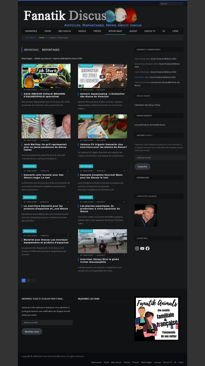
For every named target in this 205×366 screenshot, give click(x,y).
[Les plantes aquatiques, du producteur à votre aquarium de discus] (102, 198)
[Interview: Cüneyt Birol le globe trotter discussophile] (102, 242)
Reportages (115, 31)
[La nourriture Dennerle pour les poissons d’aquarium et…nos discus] (46, 198)
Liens (175, 31)
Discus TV (150, 31)
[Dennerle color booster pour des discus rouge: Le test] (46, 167)
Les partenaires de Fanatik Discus (150, 124)
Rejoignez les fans (88, 298)
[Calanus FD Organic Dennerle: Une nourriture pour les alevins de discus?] (102, 127)
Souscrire (142, 166)
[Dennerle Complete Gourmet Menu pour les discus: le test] (102, 167)
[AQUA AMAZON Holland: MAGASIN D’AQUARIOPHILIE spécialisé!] (46, 77)
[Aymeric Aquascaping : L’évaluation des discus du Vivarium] (102, 77)
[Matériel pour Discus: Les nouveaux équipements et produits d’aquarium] (46, 232)
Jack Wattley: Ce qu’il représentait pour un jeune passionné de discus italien (45, 147)
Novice (82, 31)
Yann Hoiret (31, 90)
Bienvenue (31, 31)
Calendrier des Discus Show (147, 105)
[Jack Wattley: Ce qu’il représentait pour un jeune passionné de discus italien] (46, 127)
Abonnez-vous (32, 331)
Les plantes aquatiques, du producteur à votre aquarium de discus (100, 209)
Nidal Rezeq (140, 77)
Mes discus (64, 31)
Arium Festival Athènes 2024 (163, 58)
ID (164, 31)
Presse (97, 31)
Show (48, 31)
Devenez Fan (143, 177)
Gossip (133, 31)
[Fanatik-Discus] (83, 17)
